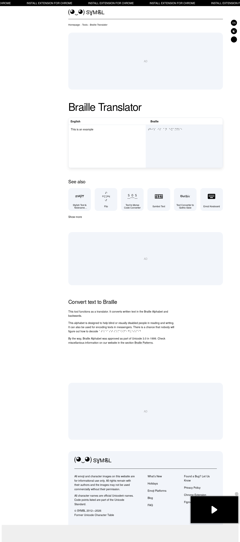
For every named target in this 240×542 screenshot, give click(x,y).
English (75, 121)
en (234, 22)
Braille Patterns (144, 342)
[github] (205, 460)
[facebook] (214, 460)
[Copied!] (218, 164)
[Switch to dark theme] (234, 31)
